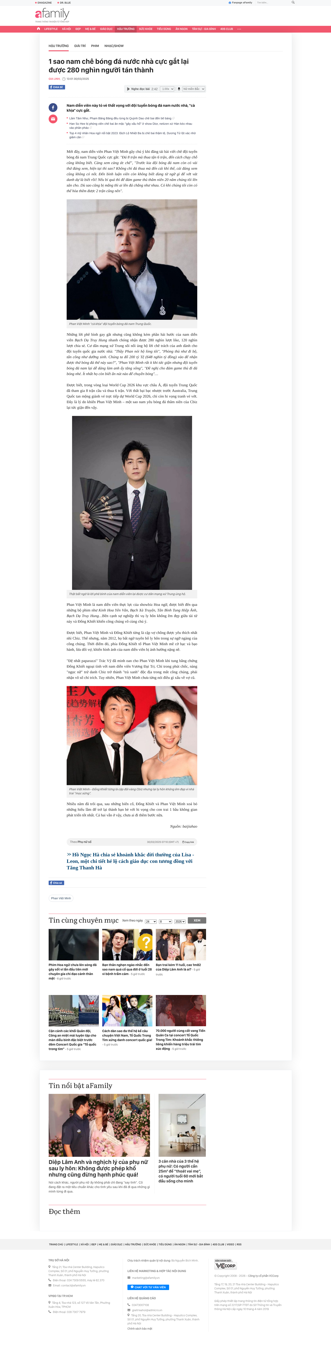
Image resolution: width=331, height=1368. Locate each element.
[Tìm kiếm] (293, 3)
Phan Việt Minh (61, 898)
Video (230, 1244)
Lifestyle (51, 29)
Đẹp (78, 29)
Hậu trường (125, 29)
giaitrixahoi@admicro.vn (147, 1310)
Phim (95, 46)
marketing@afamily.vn (146, 1278)
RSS (239, 1244)
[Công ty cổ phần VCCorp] (225, 1264)
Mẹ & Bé (90, 29)
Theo (132, 842)
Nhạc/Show (114, 46)
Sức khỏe (145, 29)
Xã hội (66, 29)
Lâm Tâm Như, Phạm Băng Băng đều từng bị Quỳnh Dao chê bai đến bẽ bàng (120, 118)
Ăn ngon (182, 29)
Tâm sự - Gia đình (204, 29)
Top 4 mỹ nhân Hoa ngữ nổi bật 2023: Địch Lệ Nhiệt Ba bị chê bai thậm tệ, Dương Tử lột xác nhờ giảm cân (132, 135)
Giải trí (80, 46)
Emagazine (45, 2)
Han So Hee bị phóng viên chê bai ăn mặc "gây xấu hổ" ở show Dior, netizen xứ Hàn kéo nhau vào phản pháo (130, 125)
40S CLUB (226, 29)
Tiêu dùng (164, 29)
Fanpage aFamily (242, 2)
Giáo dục (106, 29)
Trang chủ (56, 1244)
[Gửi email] (53, 118)
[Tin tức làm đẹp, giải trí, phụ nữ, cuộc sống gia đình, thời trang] (52, 16)
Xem (197, 920)
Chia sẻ (58, 87)
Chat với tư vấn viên (150, 1287)
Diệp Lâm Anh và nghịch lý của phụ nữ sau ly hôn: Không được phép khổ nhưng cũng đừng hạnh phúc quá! (98, 1168)
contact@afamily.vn (73, 1285)
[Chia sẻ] (53, 107)
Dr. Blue (65, 2)
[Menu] (239, 29)
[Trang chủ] (38, 29)
